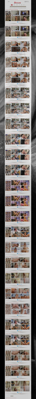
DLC (6, 22)
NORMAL (9, 1)
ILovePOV (7, 9)
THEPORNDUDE (26, 1)
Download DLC (20, 38)
